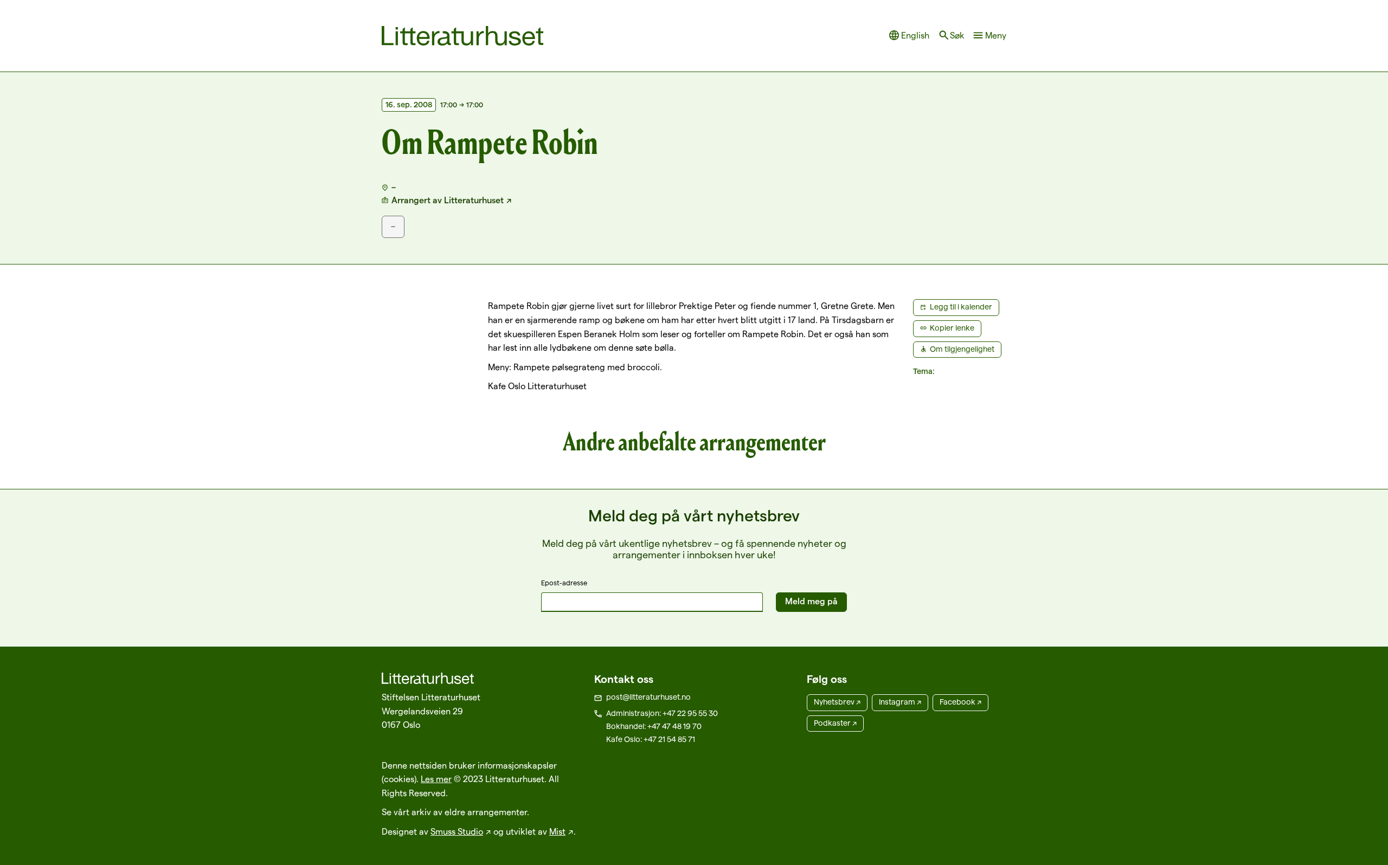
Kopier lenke (952, 328)
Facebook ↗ (960, 702)
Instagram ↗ (900, 702)
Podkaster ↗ (835, 723)
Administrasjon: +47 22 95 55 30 (662, 713)
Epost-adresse (564, 582)
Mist (557, 831)
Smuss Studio (456, 831)
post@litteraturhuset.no (648, 697)
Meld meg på (811, 601)
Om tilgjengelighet (962, 349)
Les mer (436, 779)
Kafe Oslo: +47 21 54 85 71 (650, 739)
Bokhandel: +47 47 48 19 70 (654, 726)
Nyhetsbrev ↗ (837, 702)
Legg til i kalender (961, 306)
